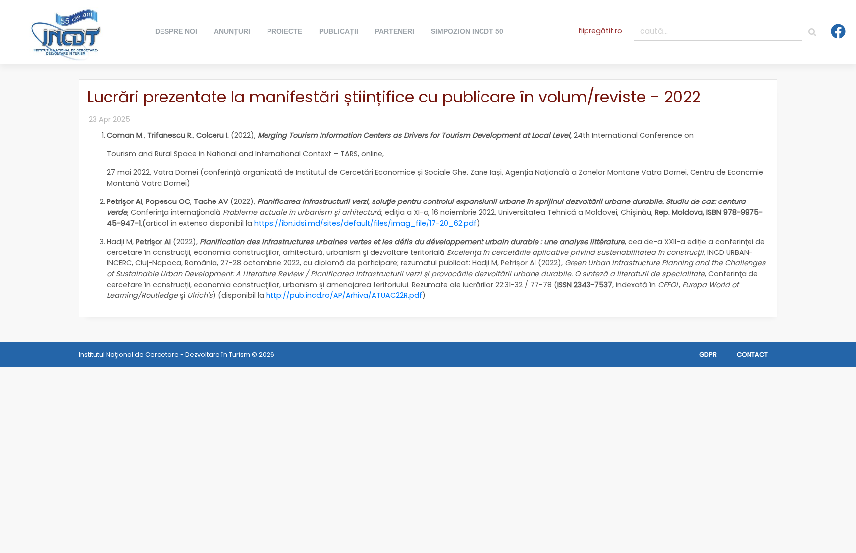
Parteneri (394, 31)
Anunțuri (232, 31)
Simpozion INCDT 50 (467, 31)
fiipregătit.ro (600, 31)
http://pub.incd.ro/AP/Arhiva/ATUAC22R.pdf (344, 295)
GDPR (708, 355)
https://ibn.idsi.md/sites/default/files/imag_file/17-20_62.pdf (365, 223)
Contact (752, 355)
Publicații (338, 31)
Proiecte (284, 31)
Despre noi (176, 31)
